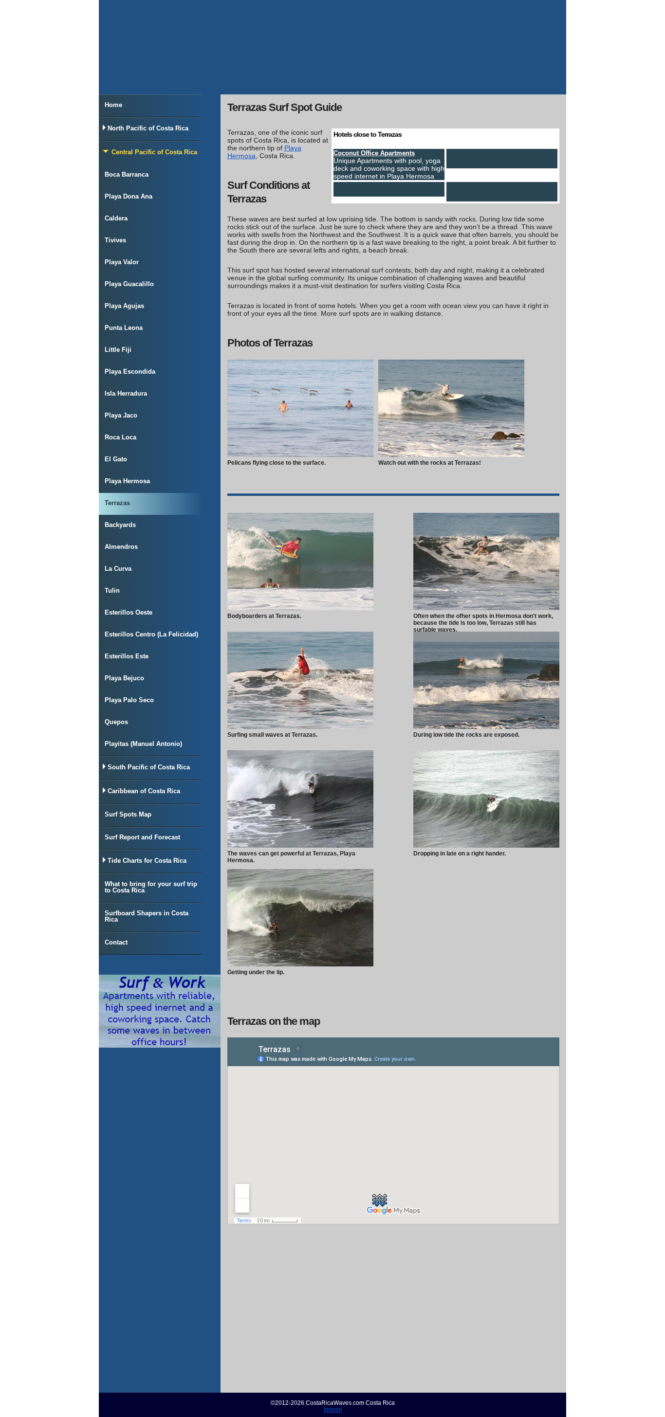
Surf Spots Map (128, 814)
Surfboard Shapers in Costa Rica (146, 916)
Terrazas (117, 503)
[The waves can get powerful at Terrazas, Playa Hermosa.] (300, 845)
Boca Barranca (126, 174)
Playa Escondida (130, 371)
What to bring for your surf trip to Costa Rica (151, 887)
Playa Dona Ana (128, 196)
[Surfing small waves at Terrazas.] (300, 726)
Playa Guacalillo (129, 284)
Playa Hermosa (127, 481)
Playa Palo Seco (129, 700)
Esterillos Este (126, 656)
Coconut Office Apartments (374, 153)
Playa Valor (122, 262)
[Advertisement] (393, 1312)
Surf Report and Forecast (142, 837)
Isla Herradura (126, 393)
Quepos (116, 722)
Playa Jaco (121, 415)
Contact (116, 942)
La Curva (118, 568)
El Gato (116, 459)
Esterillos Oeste (128, 612)
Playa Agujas (124, 305)
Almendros (121, 546)
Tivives (115, 240)
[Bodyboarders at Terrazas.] (300, 608)
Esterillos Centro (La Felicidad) (151, 634)
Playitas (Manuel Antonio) (143, 743)
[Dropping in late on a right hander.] (486, 845)
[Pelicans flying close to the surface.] (300, 454)
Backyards (120, 524)
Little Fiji (118, 349)
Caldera (116, 218)
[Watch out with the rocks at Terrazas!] (451, 454)
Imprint (333, 1409)
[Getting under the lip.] (300, 964)
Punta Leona (124, 327)
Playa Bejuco (124, 678)
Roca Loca (120, 437)
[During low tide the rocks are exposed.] (486, 726)
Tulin (112, 590)
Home (113, 105)
